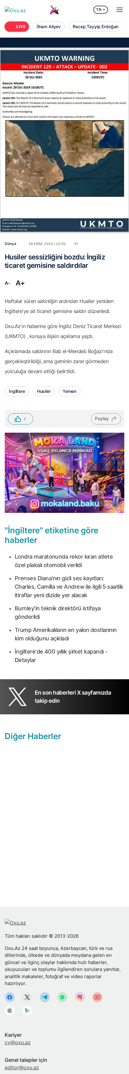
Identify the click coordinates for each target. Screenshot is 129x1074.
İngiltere (17, 391)
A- (7, 283)
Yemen (69, 391)
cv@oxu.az (18, 1042)
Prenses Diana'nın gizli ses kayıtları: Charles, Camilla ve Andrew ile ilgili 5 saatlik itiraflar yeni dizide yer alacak (69, 586)
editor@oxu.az (22, 1067)
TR (99, 9)
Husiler (44, 391)
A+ (20, 283)
